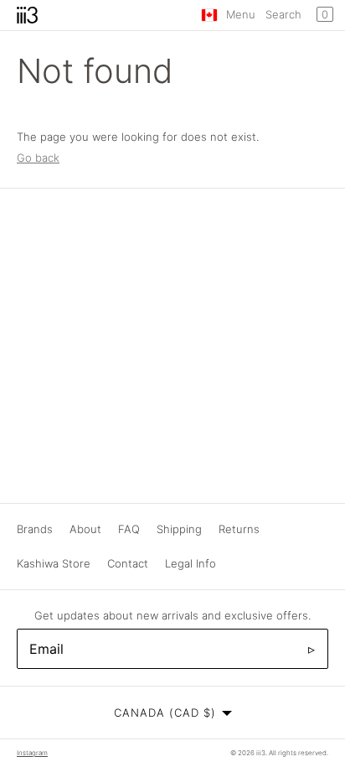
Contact (127, 563)
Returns (239, 529)
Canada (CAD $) (165, 712)
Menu (240, 14)
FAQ (129, 529)
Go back (38, 157)
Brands (35, 529)
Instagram (32, 753)
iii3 (260, 753)
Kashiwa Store (53, 563)
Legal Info (190, 563)
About (85, 529)
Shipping (179, 529)
